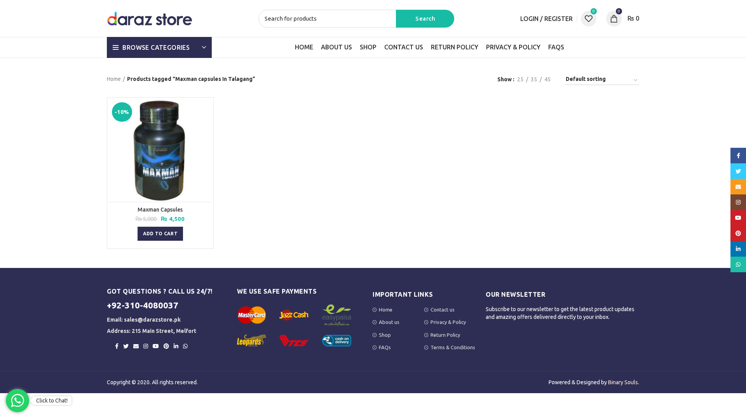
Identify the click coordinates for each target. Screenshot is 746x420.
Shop (385, 335)
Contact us (443, 309)
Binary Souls (623, 382)
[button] (160, 234)
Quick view (205, 112)
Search (425, 19)
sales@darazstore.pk (152, 320)
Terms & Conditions (453, 347)
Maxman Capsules (160, 209)
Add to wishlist (205, 129)
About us (389, 322)
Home (114, 79)
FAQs (385, 347)
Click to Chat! (52, 400)
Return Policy (445, 335)
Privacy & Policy (448, 322)
